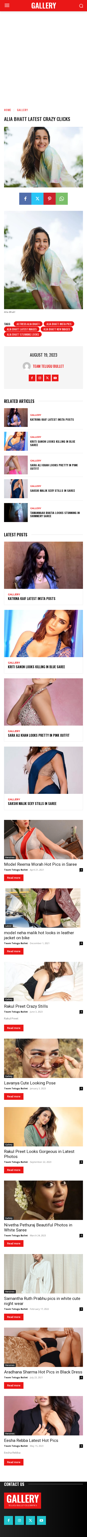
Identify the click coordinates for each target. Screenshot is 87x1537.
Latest (8, 926)
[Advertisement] (43, 56)
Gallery (22, 110)
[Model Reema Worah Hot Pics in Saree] (43, 839)
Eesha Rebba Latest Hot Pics (31, 1440)
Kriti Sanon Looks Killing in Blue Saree (52, 443)
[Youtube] (55, 378)
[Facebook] (25, 199)
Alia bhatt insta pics (59, 324)
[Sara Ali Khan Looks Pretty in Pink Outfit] (16, 465)
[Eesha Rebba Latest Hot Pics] (43, 1415)
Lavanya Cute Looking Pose (30, 1083)
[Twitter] (37, 199)
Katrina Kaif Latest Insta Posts (52, 419)
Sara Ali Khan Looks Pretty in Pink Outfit (54, 467)
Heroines (10, 857)
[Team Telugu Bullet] (28, 366)
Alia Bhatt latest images (22, 329)
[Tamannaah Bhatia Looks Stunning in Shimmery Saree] (16, 512)
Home (7, 110)
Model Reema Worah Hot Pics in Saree (40, 864)
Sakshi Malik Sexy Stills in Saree (52, 490)
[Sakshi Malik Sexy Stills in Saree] (16, 488)
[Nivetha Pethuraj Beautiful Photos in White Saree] (43, 1200)
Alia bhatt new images (57, 329)
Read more (13, 877)
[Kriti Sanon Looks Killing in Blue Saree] (16, 441)
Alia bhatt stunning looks (23, 334)
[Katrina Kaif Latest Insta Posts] (16, 417)
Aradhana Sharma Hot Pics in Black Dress (43, 1372)
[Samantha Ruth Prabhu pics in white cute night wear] (43, 1273)
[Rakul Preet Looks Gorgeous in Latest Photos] (43, 1126)
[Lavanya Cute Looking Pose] (43, 1058)
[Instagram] (39, 378)
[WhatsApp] (62, 199)
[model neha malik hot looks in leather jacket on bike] (43, 908)
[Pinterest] (50, 199)
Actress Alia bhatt (28, 324)
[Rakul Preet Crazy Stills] (43, 981)
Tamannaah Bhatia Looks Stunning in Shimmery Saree (55, 514)
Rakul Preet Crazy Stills (26, 1006)
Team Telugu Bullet (48, 366)
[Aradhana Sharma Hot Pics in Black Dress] (43, 1347)
